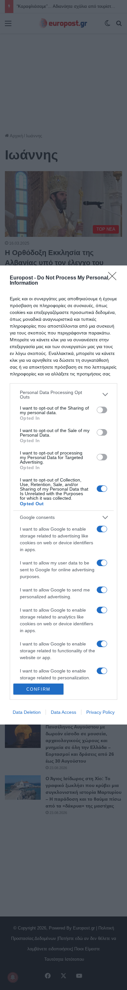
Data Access (63, 712)
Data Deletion (27, 712)
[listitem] (63, 394)
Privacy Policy (100, 712)
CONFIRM (38, 689)
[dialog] (63, 495)
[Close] (114, 278)
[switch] (102, 410)
